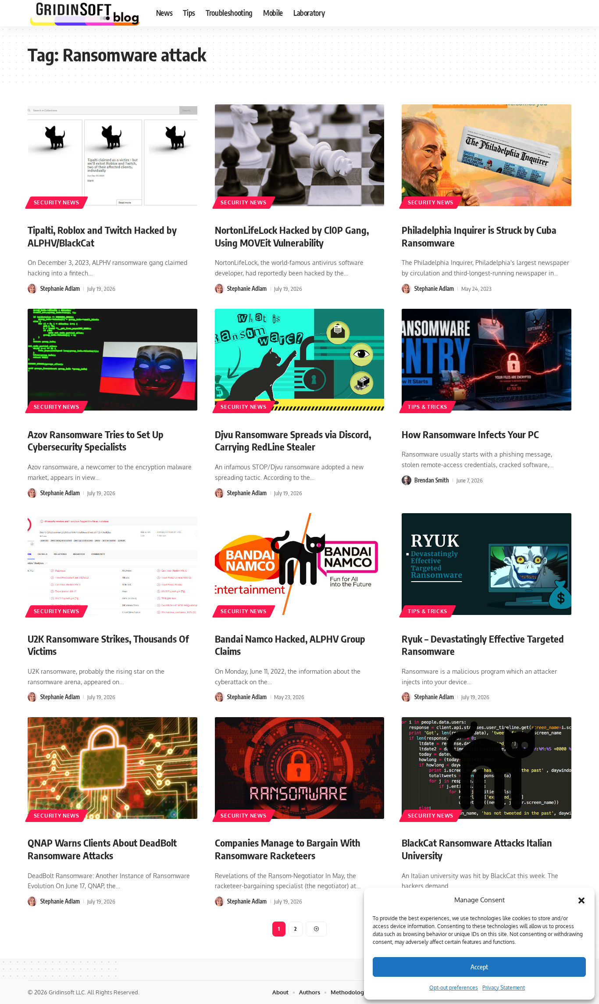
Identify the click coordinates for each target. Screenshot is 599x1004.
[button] (581, 900)
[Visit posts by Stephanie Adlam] (32, 288)
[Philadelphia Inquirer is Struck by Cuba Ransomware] (486, 155)
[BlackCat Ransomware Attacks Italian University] (486, 768)
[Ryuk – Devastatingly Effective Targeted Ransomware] (486, 564)
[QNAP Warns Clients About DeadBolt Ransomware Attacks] (112, 768)
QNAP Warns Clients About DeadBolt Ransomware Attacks (102, 848)
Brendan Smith (431, 480)
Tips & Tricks (427, 407)
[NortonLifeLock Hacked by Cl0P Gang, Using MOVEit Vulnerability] (300, 155)
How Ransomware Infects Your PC (470, 434)
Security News (56, 202)
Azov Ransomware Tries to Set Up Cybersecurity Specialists (96, 440)
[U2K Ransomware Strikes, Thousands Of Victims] (112, 564)
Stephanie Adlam (60, 288)
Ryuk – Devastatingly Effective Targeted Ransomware (483, 644)
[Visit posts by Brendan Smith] (406, 480)
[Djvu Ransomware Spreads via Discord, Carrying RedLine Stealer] (300, 360)
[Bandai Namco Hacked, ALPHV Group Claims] (300, 564)
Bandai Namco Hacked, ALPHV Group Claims (290, 644)
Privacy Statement (503, 987)
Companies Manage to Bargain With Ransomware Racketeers (287, 848)
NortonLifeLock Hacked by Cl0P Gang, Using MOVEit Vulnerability (292, 236)
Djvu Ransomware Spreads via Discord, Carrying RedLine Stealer (293, 440)
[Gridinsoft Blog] (85, 13)
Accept (479, 967)
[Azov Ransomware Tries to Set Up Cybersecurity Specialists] (112, 360)
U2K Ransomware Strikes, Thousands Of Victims (108, 644)
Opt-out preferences (453, 987)
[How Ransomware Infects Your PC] (486, 360)
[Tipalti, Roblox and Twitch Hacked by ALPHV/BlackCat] (112, 155)
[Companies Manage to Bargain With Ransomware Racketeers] (300, 768)
